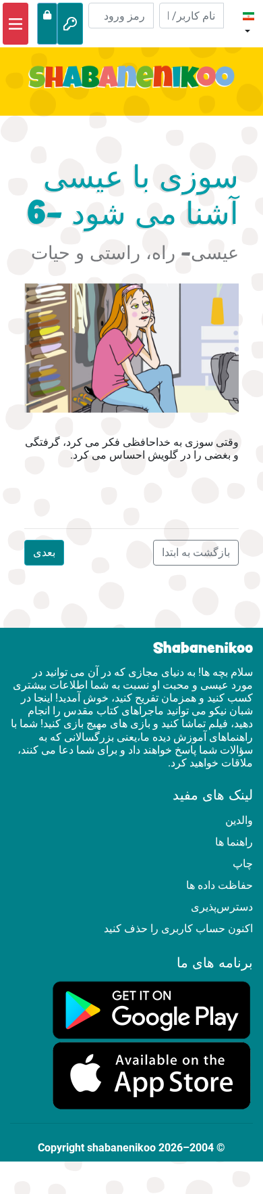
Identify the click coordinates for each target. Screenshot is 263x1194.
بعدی (44, 552)
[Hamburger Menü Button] (15, 24)
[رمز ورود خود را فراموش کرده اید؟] (47, 24)
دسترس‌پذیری (222, 906)
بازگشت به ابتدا (196, 552)
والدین (239, 820)
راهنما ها (234, 841)
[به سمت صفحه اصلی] (131, 85)
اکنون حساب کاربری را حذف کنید (178, 928)
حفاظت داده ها (219, 885)
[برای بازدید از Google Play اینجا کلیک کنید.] (152, 1009)
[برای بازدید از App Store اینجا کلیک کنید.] (152, 1075)
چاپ (243, 863)
